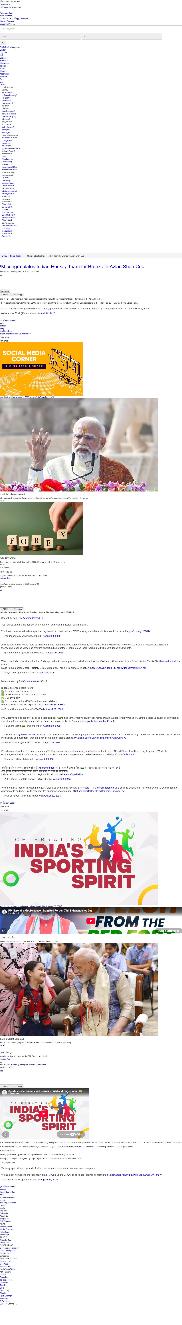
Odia (2, 79)
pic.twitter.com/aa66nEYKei (131, 667)
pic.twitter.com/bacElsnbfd (101, 721)
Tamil (2, 68)
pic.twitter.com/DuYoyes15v (109, 791)
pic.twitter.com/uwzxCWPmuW (145, 1174)
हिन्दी (1, 55)
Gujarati (3, 52)
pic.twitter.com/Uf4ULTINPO (111, 737)
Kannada (4, 60)
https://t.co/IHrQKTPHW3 (51, 704)
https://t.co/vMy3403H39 (103, 667)
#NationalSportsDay (85, 737)
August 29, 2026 (51, 635)
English (3, 49)
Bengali (3, 57)
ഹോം (4, 255)
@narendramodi (31, 618)
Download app (6, 4)
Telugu (3, 65)
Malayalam (4, 63)
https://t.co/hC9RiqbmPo (122, 754)
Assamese (4, 73)
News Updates (16, 255)
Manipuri (3, 76)
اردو (1, 81)
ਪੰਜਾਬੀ (2, 84)
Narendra (6, 13)
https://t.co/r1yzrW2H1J (138, 631)
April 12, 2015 (47, 313)
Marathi (3, 71)
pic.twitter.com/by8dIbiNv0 (70, 774)
